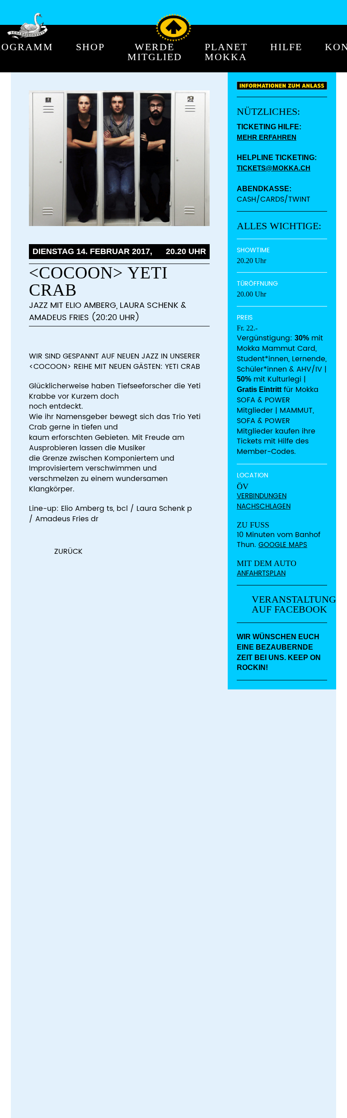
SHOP (90, 47)
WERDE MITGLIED (154, 52)
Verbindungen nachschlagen (264, 501)
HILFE (286, 47)
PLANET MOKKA (226, 52)
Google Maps (282, 545)
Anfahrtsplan (261, 573)
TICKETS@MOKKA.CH (273, 168)
